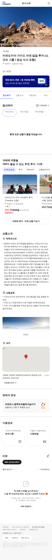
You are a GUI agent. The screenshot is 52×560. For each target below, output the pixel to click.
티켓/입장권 (9, 169)
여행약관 (23, 529)
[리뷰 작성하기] (47, 455)
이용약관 (6, 527)
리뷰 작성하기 (26, 506)
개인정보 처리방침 (38, 527)
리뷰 (45, 95)
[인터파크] (5, 3)
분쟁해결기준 (33, 529)
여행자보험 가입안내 (10, 529)
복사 (47, 375)
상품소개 (19, 95)
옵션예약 (6, 95)
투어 (20, 169)
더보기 (26, 334)
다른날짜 (43, 105)
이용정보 (32, 95)
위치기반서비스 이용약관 (20, 527)
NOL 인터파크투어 (12, 462)
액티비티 (30, 169)
